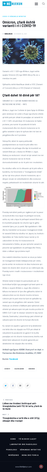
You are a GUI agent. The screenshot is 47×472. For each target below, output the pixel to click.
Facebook (13, 359)
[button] (27, 386)
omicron (31, 369)
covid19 (7, 369)
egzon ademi (19, 369)
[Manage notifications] (41, 467)
